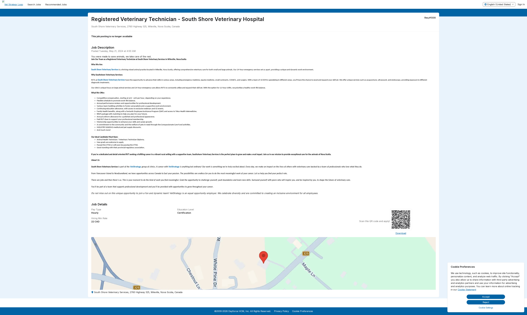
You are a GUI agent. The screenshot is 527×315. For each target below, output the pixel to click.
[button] (263, 263)
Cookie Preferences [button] (302, 311)
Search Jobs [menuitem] (34, 4)
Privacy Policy (281, 311)
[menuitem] (12, 4)
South (100, 80)
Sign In (521, 4)
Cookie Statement (467, 289)
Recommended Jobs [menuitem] (56, 4)
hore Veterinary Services (108, 70)
